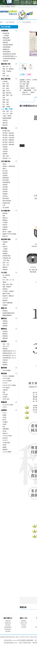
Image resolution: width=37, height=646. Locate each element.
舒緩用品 (5, 310)
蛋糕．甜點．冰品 (7, 95)
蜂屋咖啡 (5, 449)
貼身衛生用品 (6, 203)
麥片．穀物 (6, 88)
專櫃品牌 (4, 402)
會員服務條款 (8, 627)
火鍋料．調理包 (7, 116)
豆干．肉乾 (6, 104)
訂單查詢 (23, 625)
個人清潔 (5, 171)
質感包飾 (5, 269)
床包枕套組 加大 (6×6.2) (9, 355)
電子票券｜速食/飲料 (8, 133)
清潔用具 (5, 184)
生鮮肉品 (5, 120)
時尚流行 (5, 224)
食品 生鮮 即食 (26, 22)
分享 (23, 74)
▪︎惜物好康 (5, 61)
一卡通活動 (6, 35)
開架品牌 (4, 373)
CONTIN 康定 (6, 378)
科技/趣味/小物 (7, 258)
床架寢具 (5, 242)
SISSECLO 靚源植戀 (8, 376)
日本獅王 (5, 396)
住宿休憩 (5, 151)
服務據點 (7, 6)
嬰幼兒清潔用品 (7, 200)
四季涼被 (5, 360)
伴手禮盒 (5, 81)
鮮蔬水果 (5, 125)
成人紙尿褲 (6, 207)
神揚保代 (13, 6)
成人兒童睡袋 (6, 275)
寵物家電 (5, 336)
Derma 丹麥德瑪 (7, 380)
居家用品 (5, 213)
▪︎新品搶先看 (6, 33)
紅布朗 (4, 445)
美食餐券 (5, 147)
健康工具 (4, 308)
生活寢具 (5, 222)
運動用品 (4, 318)
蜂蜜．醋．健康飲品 (8, 69)
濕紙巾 (4, 168)
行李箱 (4, 277)
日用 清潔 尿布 (5, 161)
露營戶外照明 (6, 293)
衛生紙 (4, 164)
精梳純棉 (5, 348)
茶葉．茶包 (6, 75)
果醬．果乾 (6, 86)
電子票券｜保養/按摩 (8, 144)
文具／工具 (6, 265)
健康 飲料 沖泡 (5, 64)
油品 (4, 97)
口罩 (4, 205)
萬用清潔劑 (6, 177)
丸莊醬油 (5, 422)
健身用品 (5, 323)
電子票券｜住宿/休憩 (8, 137)
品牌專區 (4, 410)
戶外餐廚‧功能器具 (8, 291)
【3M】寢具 (6, 260)
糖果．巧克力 (6, 90)
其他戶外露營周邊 (7, 302)
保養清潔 (5, 194)
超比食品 (5, 438)
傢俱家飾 (5, 251)
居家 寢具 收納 (5, 239)
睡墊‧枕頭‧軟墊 (7, 284)
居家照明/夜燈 (6, 255)
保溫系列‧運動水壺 (8, 296)
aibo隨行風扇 (6, 442)
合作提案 (23, 627)
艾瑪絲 (4, 417)
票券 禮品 (4, 128)
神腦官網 (7, 621)
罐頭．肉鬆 (6, 102)
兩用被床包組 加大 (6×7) (9, 351)
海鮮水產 (5, 122)
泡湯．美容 (6, 156)
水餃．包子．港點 (7, 113)
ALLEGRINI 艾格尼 (8, 405)
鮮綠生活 (5, 433)
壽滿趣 (4, 447)
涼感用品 (5, 305)
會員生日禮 (23, 623)
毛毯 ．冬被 (6, 344)
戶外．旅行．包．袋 (8, 280)
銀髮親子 (5, 229)
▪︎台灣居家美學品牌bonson (10, 56)
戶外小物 (5, 298)
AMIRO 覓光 (6, 399)
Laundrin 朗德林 (7, 452)
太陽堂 (4, 424)
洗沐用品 (5, 196)
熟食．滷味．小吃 (7, 111)
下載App (2, 6)
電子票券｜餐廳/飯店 (8, 140)
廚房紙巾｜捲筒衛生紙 (9, 166)
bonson (5, 413)
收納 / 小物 (6, 262)
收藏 (29, 74)
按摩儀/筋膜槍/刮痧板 (8, 313)
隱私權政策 (8, 629)
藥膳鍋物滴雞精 (7, 118)
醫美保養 (4, 368)
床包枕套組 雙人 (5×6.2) (9, 357)
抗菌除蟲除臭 (6, 182)
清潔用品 (5, 331)
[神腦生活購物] (16, 13)
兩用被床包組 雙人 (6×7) (9, 353)
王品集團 (5, 149)
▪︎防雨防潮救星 (6, 51)
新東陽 (4, 415)
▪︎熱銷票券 (5, 42)
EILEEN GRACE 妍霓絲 (9, 385)
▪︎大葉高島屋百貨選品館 (9, 58)
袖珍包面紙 (6, 180)
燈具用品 (5, 289)
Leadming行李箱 (7, 435)
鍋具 (4, 215)
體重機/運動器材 (7, 315)
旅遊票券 (5, 153)
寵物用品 (5, 220)
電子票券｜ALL (7, 158)
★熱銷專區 (4, 30)
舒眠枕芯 (5, 362)
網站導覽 (7, 631)
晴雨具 (4, 282)
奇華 (4, 426)
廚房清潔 (5, 173)
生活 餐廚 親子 (5, 210)
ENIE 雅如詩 (6, 387)
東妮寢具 (4, 341)
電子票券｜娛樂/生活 (8, 142)
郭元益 (4, 431)
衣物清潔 (5, 191)
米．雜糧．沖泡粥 (7, 109)
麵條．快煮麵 (6, 106)
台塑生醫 (5, 390)
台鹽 (4, 392)
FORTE (5, 407)
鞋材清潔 (5, 189)
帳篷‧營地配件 (7, 286)
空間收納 (5, 227)
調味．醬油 (6, 100)
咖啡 (4, 73)
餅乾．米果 (6, 83)
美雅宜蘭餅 (6, 429)
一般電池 (5, 249)
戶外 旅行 (4, 272)
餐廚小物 (5, 236)
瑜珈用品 (5, 325)
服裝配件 (5, 267)
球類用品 (5, 321)
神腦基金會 (8, 623)
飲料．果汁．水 (7, 66)
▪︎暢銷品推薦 (6, 38)
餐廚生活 (5, 218)
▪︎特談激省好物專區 (8, 44)
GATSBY (5, 383)
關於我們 (7, 625)
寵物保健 (5, 338)
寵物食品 (5, 333)
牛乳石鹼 (5, 394)
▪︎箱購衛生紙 (6, 49)
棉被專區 (5, 364)
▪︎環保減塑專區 (6, 47)
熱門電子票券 (6, 130)
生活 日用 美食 (10, 22)
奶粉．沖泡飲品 (7, 71)
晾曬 (4, 244)
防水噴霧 (5, 187)
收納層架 (5, 253)
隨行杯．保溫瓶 (7, 231)
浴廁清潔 (5, 175)
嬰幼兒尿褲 (6, 198)
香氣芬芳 (5, 246)
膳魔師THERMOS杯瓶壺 (9, 234)
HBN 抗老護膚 (6, 370)
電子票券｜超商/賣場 (8, 135)
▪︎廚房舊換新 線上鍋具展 (9, 54)
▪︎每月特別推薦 (6, 40)
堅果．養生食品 (7, 93)
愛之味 (4, 419)
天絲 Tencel (6, 346)
